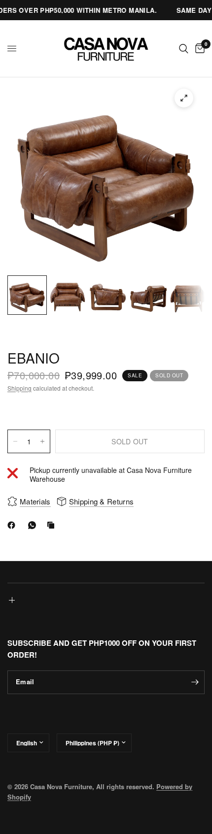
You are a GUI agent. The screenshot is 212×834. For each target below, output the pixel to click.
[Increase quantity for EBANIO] (42, 441)
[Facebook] (13, 525)
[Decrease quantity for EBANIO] (15, 441)
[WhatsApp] (34, 525)
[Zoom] (184, 98)
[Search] (184, 48)
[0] (198, 48)
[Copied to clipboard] (53, 525)
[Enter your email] (195, 682)
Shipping (19, 388)
